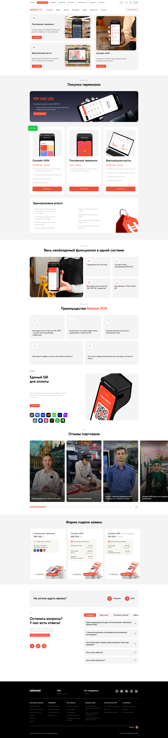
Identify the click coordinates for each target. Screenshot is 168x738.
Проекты (66, 10)
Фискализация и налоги (111, 712)
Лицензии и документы (129, 706)
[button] (136, 507)
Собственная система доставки (73, 719)
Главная (32, 2)
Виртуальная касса (35, 712)
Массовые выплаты (54, 712)
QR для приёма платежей (111, 706)
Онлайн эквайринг (53, 709)
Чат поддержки (91, 691)
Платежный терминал (36, 709)
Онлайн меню (71, 709)
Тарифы (58, 10)
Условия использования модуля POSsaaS (92, 718)
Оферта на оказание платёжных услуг (91, 714)
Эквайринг (53, 2)
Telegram (117, 598)
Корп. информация (127, 712)
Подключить (47, 189)
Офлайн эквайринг (54, 706)
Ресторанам (71, 2)
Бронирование (71, 712)
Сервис (84, 10)
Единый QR (62, 2)
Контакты (103, 10)
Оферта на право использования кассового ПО (93, 708)
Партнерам (93, 2)
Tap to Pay (107, 709)
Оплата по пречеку (73, 706)
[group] (47, 471)
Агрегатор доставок (73, 715)
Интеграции (75, 10)
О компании (102, 2)
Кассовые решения (43, 2)
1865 (132, 598)
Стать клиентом (132, 9)
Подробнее (36, 37)
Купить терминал (40, 113)
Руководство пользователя (39, 635)
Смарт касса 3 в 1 (35, 706)
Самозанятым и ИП (82, 2)
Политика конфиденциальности (129, 733)
